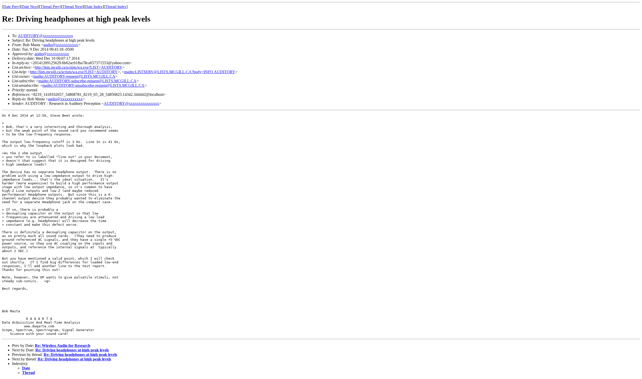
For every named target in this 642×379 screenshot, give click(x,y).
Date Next (30, 7)
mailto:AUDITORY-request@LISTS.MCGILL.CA (74, 76)
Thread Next (72, 7)
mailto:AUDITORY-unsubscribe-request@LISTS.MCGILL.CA (93, 85)
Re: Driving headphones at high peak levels (72, 350)
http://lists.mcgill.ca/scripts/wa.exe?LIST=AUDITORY (78, 67)
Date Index (94, 7)
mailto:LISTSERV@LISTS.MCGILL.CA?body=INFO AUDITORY (179, 72)
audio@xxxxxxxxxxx (60, 45)
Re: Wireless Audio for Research (62, 345)
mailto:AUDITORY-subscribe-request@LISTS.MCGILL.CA (87, 81)
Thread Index (115, 7)
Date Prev (11, 7)
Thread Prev (50, 7)
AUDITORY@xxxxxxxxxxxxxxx (45, 36)
